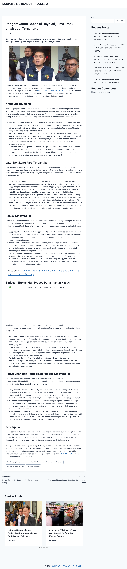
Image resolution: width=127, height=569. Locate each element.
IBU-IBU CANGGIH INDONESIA (15, 20)
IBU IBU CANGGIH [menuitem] (67, 454)
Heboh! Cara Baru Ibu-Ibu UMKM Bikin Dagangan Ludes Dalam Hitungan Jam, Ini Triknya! (109, 71)
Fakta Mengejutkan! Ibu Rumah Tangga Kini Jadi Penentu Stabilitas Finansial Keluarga (108, 36)
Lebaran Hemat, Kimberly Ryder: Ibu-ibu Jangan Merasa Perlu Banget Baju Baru (22, 533)
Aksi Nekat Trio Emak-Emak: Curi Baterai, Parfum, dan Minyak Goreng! (63, 533)
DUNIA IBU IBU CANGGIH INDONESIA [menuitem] (52, 91)
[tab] (39, 547)
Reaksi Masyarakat (33, 466)
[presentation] (23, 513)
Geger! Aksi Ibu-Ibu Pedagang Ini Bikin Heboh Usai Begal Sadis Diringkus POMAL (109, 48)
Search (94, 17)
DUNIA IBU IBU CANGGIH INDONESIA (67, 566)
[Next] (80, 523)
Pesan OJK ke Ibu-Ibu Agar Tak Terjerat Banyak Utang (21, 480)
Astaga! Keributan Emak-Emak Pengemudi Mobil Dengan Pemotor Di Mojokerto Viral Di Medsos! (109, 59)
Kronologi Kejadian (33, 462)
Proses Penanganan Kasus (15, 466)
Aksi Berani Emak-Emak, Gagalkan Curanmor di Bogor (67, 480)
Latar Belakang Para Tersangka (52, 462)
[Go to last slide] (8, 523)
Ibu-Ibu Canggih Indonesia (15, 462)
